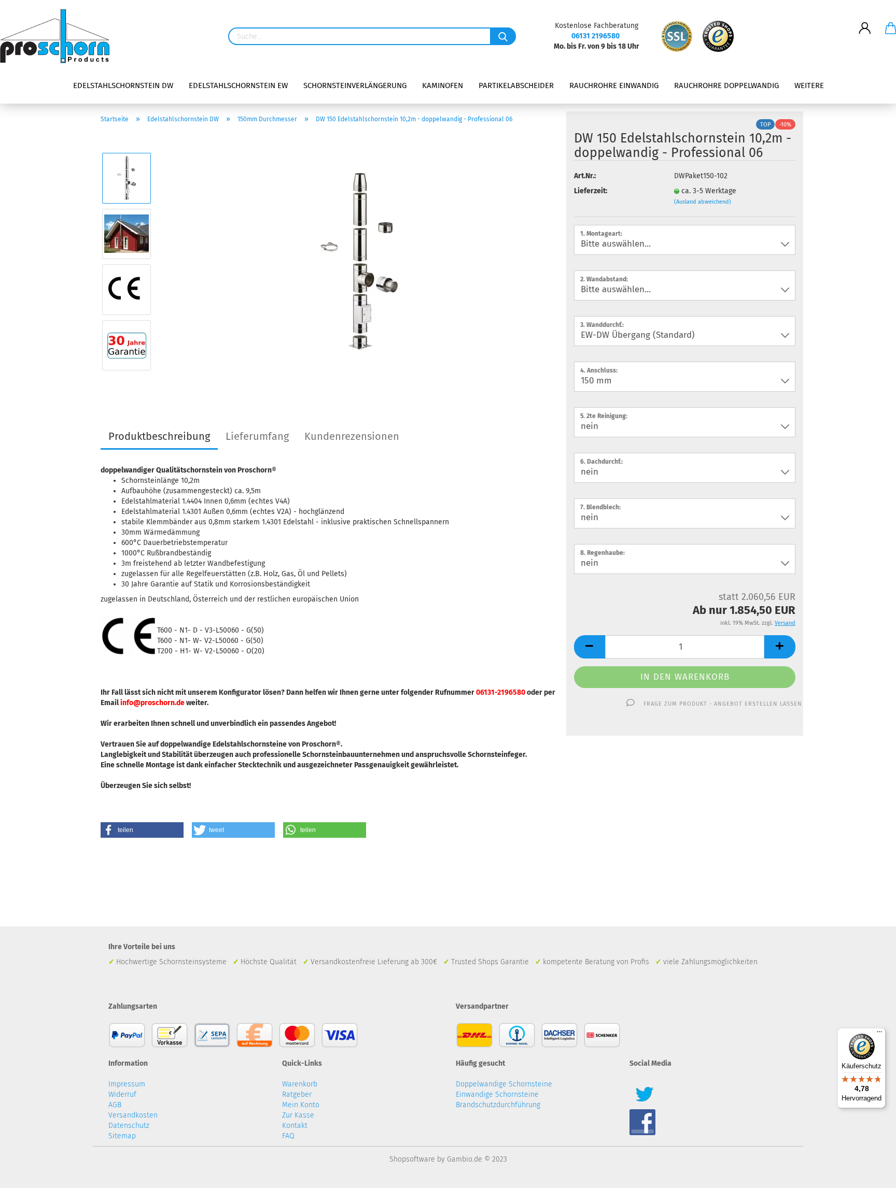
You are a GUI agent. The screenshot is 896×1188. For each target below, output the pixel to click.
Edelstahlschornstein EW (238, 85)
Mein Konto (300, 1104)
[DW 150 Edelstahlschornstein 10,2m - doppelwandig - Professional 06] (359, 261)
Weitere (809, 85)
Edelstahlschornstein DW (123, 85)
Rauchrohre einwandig (614, 85)
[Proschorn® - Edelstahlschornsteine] (58, 36)
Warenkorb (299, 1084)
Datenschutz (128, 1125)
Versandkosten (133, 1115)
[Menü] (879, 1034)
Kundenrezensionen (351, 436)
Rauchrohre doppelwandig (726, 85)
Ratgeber (297, 1094)
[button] (142, 830)
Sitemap (122, 1136)
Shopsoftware (412, 1159)
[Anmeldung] (865, 20)
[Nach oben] (867, 1172)
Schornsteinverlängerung (355, 85)
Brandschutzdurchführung (498, 1104)
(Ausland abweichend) (702, 201)
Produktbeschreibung (159, 436)
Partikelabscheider (516, 85)
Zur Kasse (298, 1115)
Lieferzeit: (590, 191)
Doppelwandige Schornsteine (504, 1084)
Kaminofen (442, 85)
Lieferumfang (257, 436)
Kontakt (294, 1125)
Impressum (126, 1084)
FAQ (288, 1136)
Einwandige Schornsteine (497, 1094)
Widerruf (122, 1094)
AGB (114, 1104)
